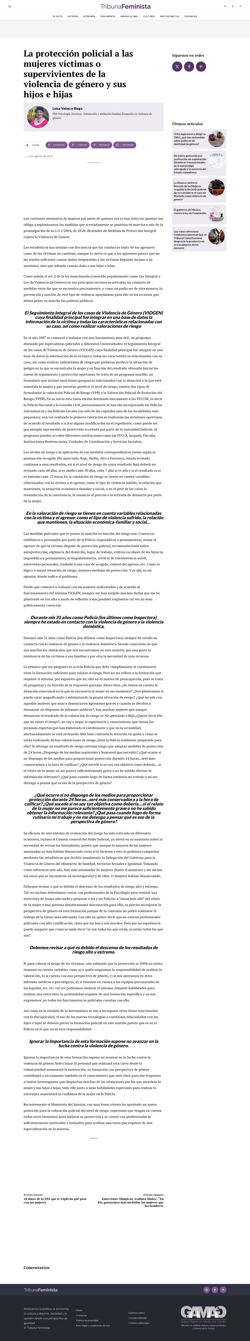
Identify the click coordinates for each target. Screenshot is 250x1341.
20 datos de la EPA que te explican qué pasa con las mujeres (55, 1200)
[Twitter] (225, 6)
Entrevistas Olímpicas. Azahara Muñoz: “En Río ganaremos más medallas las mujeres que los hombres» (131, 1202)
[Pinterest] (240, 6)
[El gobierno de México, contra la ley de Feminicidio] (216, 214)
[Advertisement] (94, 188)
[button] (9, 6)
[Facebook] (233, 6)
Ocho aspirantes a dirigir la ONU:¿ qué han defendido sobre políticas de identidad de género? (189, 139)
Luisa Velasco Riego (67, 108)
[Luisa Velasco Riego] (38, 117)
